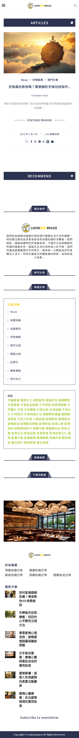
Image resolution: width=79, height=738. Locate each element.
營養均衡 (39, 428)
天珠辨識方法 (33, 414)
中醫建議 (13, 400)
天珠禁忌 (17, 414)
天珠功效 (43, 409)
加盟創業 (15, 328)
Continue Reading (39, 120)
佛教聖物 (39, 400)
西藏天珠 (55, 437)
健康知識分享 (38, 570)
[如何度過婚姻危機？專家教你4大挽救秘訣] (10, 594)
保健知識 (15, 320)
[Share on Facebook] (31, 141)
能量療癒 (30, 437)
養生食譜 (43, 442)
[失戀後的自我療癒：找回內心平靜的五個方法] (10, 614)
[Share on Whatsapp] (43, 141)
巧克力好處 (24, 419)
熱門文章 (15, 345)
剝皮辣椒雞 (58, 404)
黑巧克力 (15, 379)
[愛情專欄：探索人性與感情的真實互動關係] (10, 674)
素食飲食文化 (58, 433)
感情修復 (45, 423)
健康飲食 (52, 400)
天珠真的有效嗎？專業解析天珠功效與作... (39, 86)
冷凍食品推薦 (29, 404)
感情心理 (57, 423)
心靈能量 (39, 419)
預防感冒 (30, 442)
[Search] (75, 5)
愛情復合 (64, 419)
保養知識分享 (38, 575)
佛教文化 (26, 400)
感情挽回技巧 (23, 428)
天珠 (20, 409)
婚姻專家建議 (51, 414)
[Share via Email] (52, 141)
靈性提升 (17, 442)
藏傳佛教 (43, 437)
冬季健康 (13, 404)
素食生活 (17, 433)
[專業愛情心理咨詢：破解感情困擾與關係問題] (10, 634)
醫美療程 (15, 370)
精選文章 (15, 354)
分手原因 (45, 404)
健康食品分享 (62, 575)
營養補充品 (53, 428)
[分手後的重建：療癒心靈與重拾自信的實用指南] (10, 654)
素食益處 (30, 433)
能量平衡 (17, 437)
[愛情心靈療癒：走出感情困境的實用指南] (10, 695)
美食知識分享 (14, 575)
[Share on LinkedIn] (39, 141)
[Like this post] (26, 141)
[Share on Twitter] (35, 141)
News (13, 311)
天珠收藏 (55, 409)
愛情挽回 (13, 423)
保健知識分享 (14, 570)
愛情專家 (52, 419)
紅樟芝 (14, 362)
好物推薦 (15, 337)
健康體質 (64, 400)
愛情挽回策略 (29, 423)
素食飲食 (43, 433)
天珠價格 (30, 409)
